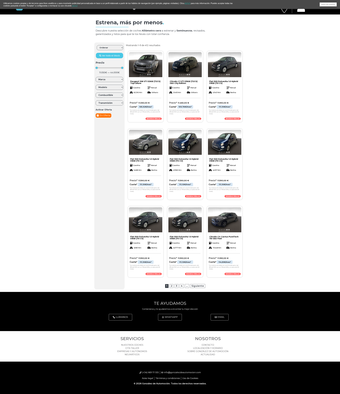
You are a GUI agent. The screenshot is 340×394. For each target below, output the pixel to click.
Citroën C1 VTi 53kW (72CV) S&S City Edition (183, 82)
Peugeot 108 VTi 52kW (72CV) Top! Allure (145, 82)
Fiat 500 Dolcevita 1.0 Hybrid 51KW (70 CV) (223, 82)
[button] (109, 55)
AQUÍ (187, 3)
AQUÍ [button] (75, 6)
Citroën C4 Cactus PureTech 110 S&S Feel (224, 237)
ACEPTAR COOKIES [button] (328, 4)
